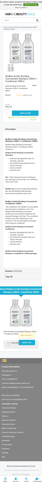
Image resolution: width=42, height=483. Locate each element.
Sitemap (5, 453)
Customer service (8, 424)
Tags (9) (9, 277)
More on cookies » (21, 7)
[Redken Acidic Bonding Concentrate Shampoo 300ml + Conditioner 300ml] (22, 48)
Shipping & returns (8, 412)
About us (5, 416)
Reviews (9, 271)
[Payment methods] (4, 360)
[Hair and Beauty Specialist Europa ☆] (20, 13)
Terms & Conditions (9, 408)
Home (5, 27)
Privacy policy (7, 445)
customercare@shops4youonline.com (16, 383)
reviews (27, 474)
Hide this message (31, 5)
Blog (3, 457)
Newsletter (6, 440)
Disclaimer (6, 449)
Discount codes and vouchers (12, 432)
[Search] (37, 20)
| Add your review (27, 95)
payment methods (9, 420)
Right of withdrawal (9, 428)
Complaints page (8, 436)
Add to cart (24, 113)
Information (10, 129)
